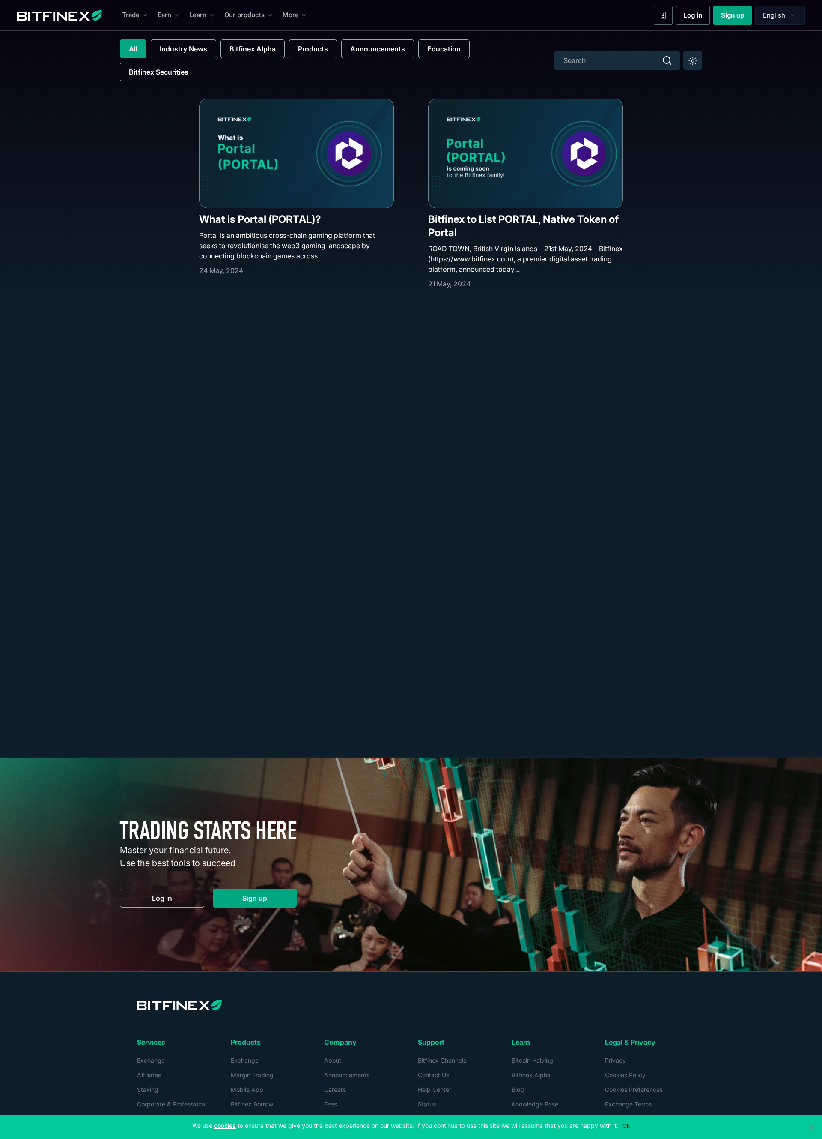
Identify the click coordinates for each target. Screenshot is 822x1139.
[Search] (667, 60)
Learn (197, 15)
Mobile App (247, 1089)
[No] (811, 1127)
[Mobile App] (663, 15)
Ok (626, 1125)
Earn (164, 15)
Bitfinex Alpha (252, 49)
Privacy (615, 1060)
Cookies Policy (625, 1075)
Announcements (377, 49)
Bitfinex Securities (158, 72)
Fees (330, 1104)
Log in (697, 17)
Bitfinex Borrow (252, 1104)
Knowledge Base (535, 1104)
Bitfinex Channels (442, 1060)
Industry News (183, 49)
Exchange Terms (628, 1104)
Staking (147, 1089)
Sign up (736, 17)
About (332, 1060)
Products (313, 49)
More (291, 15)
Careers (335, 1089)
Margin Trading (252, 1075)
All (133, 49)
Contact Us (433, 1075)
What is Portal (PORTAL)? (260, 219)
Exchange (151, 1060)
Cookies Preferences (634, 1089)
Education (444, 49)
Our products (244, 15)
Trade (131, 15)
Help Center (434, 1089)
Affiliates (149, 1075)
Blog (518, 1089)
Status (427, 1104)
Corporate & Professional (171, 1104)
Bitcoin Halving (532, 1060)
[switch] (692, 60)
